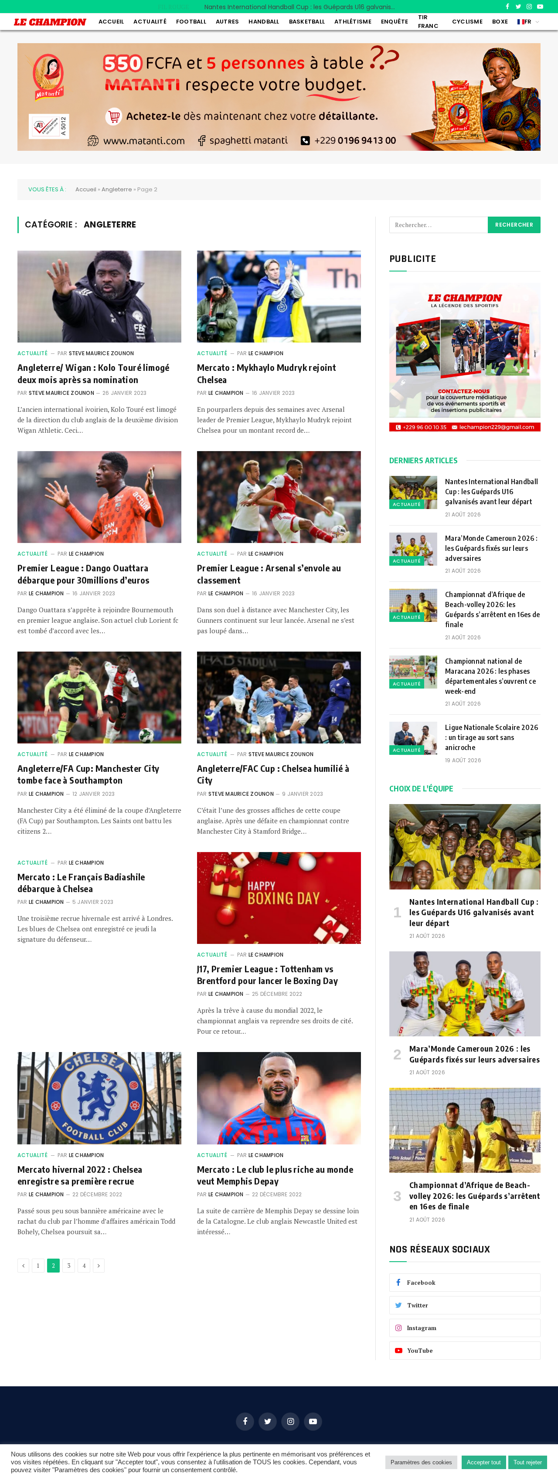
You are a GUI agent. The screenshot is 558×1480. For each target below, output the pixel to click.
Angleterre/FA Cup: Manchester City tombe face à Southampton (88, 774)
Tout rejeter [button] (528, 1462)
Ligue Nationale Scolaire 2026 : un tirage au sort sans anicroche (491, 737)
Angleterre (117, 189)
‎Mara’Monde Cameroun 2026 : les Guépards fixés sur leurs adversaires (302, 7)
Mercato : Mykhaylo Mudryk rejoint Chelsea (266, 373)
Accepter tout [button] (484, 1462)
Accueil (111, 21)
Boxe (500, 21)
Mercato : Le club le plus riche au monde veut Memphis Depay (275, 1175)
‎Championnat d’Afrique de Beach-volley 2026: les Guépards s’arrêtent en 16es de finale (492, 609)
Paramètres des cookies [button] (421, 1462)
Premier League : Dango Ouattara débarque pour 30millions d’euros (83, 573)
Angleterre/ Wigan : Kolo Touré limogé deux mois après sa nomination (93, 373)
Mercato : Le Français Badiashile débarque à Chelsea (81, 882)
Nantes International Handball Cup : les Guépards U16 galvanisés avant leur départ (491, 491)
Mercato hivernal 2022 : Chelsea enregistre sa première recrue (79, 1175)
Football (191, 21)
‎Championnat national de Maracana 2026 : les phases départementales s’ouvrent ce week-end (490, 676)
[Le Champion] (50, 22)
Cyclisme (467, 21)
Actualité (149, 21)
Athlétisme (352, 21)
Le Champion (266, 353)
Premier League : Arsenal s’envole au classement (269, 573)
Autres (227, 21)
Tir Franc (428, 22)
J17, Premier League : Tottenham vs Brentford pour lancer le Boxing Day (267, 974)
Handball (263, 21)
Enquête (394, 21)
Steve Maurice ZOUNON (101, 353)
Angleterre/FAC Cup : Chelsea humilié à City (273, 774)
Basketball (307, 21)
